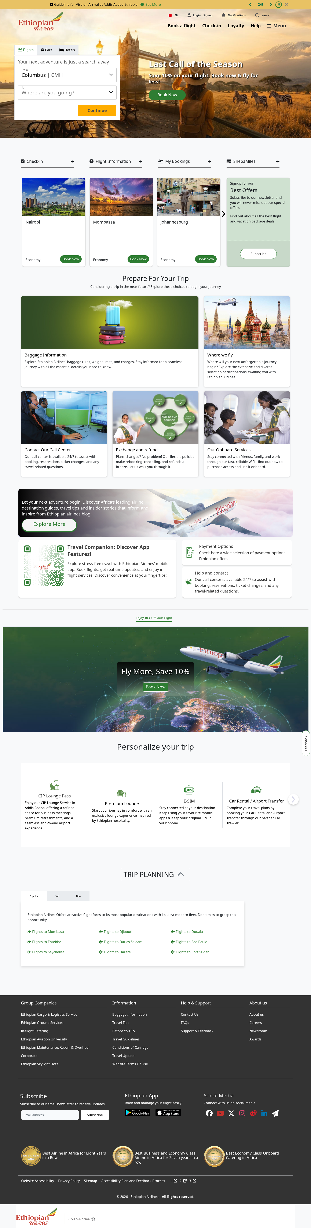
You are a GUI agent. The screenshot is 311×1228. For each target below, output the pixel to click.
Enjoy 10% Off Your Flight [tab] (154, 618)
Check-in (211, 26)
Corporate (29, 1054)
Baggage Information (129, 1013)
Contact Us (189, 1013)
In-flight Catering (34, 1030)
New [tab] (78, 896)
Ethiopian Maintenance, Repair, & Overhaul (55, 1046)
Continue (97, 110)
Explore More (49, 523)
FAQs (185, 1021)
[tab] (25, 50)
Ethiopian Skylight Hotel (40, 1063)
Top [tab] (57, 896)
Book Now (167, 95)
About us (256, 1013)
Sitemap (90, 1179)
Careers (255, 1021)
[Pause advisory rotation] (279, 4)
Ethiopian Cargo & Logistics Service (49, 1013)
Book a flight (182, 26)
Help (256, 26)
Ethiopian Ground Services (42, 1021)
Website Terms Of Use (130, 1063)
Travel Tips (120, 1021)
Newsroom (258, 1030)
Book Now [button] (71, 259)
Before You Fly (123, 1030)
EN (176, 15)
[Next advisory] (270, 4)
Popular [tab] (33, 896)
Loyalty (236, 26)
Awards (255, 1038)
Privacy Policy (69, 1179)
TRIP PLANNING (149, 874)
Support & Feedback (197, 1030)
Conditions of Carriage (130, 1046)
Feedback (306, 743)
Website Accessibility (37, 1179)
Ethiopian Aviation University (44, 1038)
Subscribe (258, 253)
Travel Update (123, 1054)
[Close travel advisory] (286, 4)
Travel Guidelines (126, 1038)
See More (153, 4)
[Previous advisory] (250, 4)
